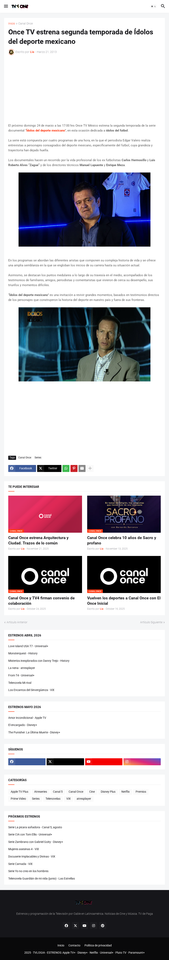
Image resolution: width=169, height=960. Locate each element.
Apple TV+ (68, 952)
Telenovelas (53, 798)
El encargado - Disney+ (22, 725)
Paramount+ (136, 952)
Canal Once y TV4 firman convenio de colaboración (41, 601)
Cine (92, 791)
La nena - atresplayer (21, 668)
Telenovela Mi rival (19, 682)
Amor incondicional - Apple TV (27, 717)
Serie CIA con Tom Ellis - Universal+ (30, 834)
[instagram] (142, 761)
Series (38, 457)
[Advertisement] (84, 89)
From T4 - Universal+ (21, 675)
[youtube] (103, 761)
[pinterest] (102, 925)
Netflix (125, 791)
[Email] (82, 468)
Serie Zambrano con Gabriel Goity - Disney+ (35, 841)
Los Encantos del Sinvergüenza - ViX (31, 690)
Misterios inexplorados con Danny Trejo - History (38, 660)
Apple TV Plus (19, 791)
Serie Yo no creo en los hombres (28, 871)
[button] (5, 6)
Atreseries (40, 791)
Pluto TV (120, 952)
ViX (68, 798)
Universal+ (106, 952)
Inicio (11, 23)
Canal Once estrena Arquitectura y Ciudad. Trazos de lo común (38, 540)
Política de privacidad (98, 945)
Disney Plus (108, 791)
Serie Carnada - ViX (20, 864)
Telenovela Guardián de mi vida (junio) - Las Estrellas (41, 878)
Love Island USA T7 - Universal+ (28, 646)
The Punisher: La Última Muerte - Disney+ (34, 732)
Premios (141, 791)
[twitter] (65, 761)
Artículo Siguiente (151, 622)
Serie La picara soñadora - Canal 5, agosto (35, 827)
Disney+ (82, 952)
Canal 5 (58, 791)
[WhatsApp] (65, 468)
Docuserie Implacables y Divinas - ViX (31, 856)
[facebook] (27, 761)
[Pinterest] (73, 468)
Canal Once (25, 23)
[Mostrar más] (90, 468)
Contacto (74, 945)
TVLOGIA (39, 952)
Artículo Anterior (17, 622)
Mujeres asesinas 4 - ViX (23, 849)
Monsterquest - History (23, 653)
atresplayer (84, 798)
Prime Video (18, 798)
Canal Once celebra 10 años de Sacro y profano (121, 540)
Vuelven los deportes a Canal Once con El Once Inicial (124, 601)
